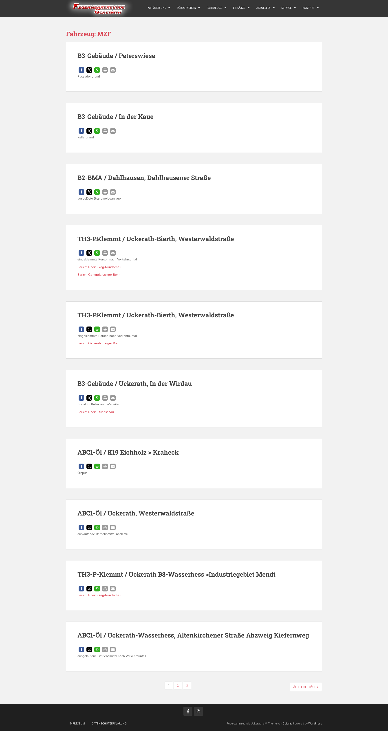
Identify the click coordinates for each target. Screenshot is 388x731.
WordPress (315, 723)
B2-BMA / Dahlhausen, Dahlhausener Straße (144, 177)
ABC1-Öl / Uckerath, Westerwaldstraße (135, 513)
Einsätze (239, 8)
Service (286, 8)
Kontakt (308, 8)
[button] (81, 70)
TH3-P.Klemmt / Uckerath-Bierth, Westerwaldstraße (155, 239)
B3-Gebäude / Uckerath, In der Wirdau (134, 383)
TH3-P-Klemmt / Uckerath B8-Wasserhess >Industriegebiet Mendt (176, 574)
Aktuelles (263, 8)
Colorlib (287, 723)
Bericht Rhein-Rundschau (95, 412)
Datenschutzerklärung (109, 723)
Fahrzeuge (214, 8)
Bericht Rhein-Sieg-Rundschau (99, 267)
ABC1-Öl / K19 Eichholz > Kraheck (128, 452)
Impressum (77, 723)
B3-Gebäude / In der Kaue (115, 116)
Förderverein (186, 8)
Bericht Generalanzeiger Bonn (98, 274)
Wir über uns (157, 8)
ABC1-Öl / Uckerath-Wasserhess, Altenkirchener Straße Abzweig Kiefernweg (193, 635)
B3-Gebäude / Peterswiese (116, 55)
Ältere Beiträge (305, 687)
